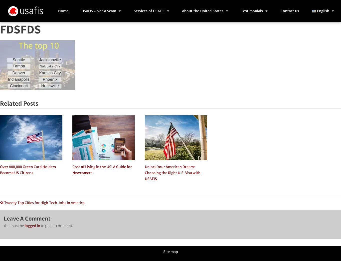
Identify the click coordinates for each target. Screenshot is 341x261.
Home (63, 10)
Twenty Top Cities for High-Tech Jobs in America (44, 202)
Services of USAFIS (149, 10)
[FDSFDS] (37, 88)
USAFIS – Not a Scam (98, 10)
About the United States (202, 10)
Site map (170, 251)
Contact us (290, 10)
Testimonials (252, 10)
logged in (32, 225)
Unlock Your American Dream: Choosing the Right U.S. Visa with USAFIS (172, 172)
